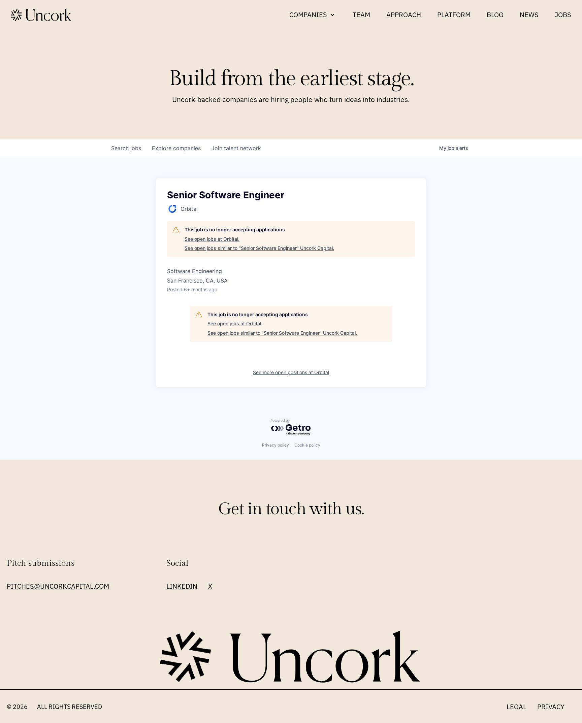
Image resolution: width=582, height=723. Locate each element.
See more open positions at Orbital (291, 372)
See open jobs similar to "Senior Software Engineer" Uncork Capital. (259, 248)
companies (176, 148)
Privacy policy (275, 445)
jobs (126, 148)
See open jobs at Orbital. (212, 239)
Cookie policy (307, 445)
